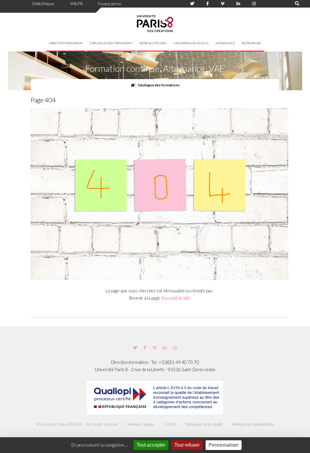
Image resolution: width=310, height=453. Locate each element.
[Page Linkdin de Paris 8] (238, 4)
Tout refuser (187, 445)
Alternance (225, 43)
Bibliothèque (43, 3)
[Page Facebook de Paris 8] (207, 4)
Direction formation (66, 43)
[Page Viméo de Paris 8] (222, 4)
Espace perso (109, 3)
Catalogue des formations (111, 43)
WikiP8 (76, 3)
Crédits (170, 424)
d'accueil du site (175, 298)
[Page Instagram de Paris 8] (254, 4)
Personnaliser (224, 445)
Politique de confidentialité (253, 424)
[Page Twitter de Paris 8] (192, 4)
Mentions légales (140, 424)
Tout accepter (151, 445)
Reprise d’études (153, 43)
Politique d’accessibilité (204, 424)
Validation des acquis (191, 43)
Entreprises (251, 43)
